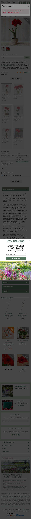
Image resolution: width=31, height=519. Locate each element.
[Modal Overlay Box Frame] (15, 259)
